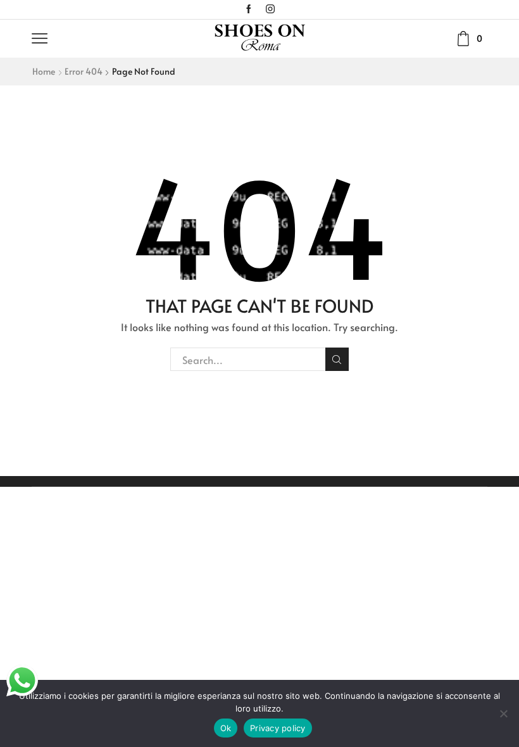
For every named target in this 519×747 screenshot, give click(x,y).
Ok (226, 728)
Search (337, 359)
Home (43, 71)
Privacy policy (278, 728)
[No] (503, 713)
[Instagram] (270, 9)
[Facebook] (248, 9)
